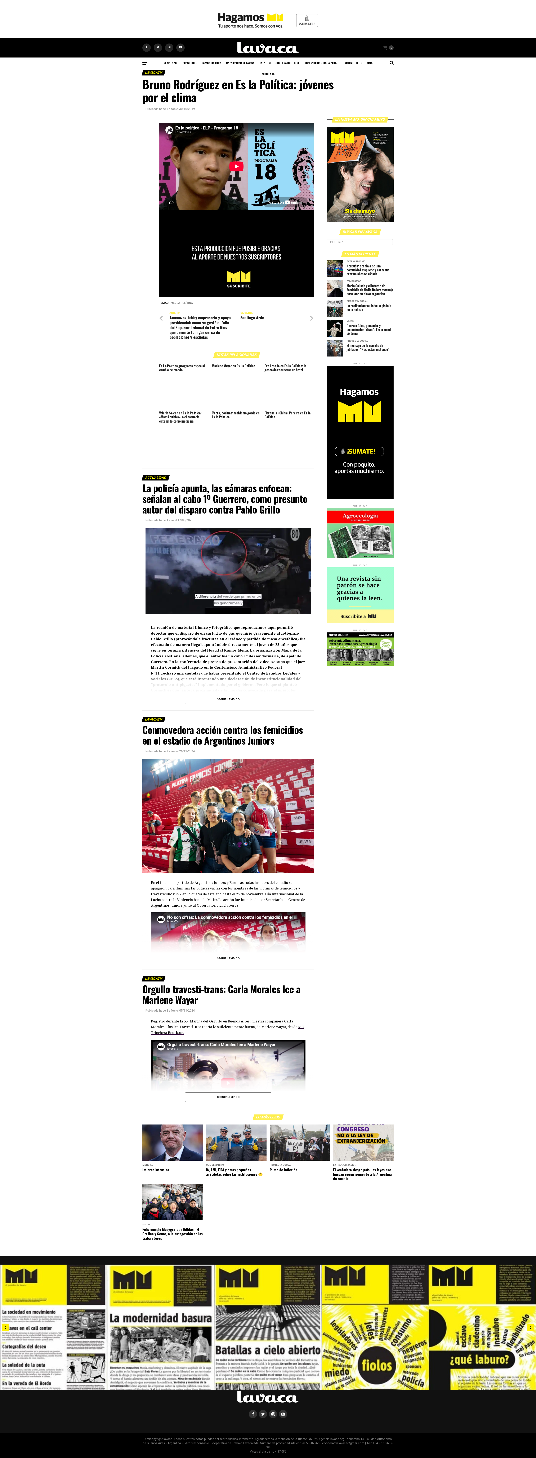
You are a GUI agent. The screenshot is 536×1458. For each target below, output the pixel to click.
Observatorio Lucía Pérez (321, 62)
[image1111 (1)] (236, 296)
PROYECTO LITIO (352, 62)
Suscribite (190, 62)
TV (261, 62)
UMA (369, 62)
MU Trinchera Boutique (284, 62)
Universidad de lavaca (240, 62)
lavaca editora (211, 62)
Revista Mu (171, 62)
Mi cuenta (268, 74)
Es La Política (183, 303)
